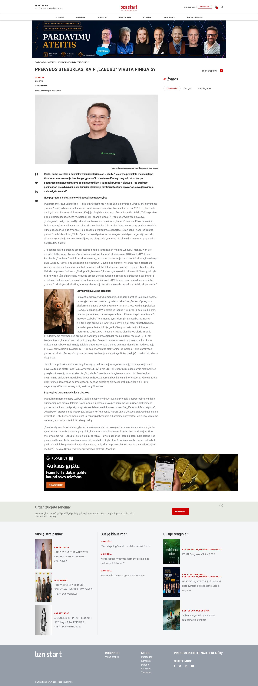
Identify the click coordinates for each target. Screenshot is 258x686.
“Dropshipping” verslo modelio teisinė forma (125, 546)
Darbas (145, 664)
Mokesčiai (107, 542)
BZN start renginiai (194, 575)
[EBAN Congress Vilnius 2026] (171, 551)
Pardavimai (56, 90)
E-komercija (172, 88)
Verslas (60, 17)
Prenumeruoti (189, 7)
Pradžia (37, 62)
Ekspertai (102, 17)
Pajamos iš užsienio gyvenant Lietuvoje (123, 575)
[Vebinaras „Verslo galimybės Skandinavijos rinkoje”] (171, 615)
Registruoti (180, 512)
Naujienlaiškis (194, 17)
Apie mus (146, 668)
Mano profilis (112, 657)
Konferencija (190, 550)
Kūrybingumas (204, 88)
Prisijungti (204, 7)
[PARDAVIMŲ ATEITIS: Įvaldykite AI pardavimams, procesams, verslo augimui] (171, 582)
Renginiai (147, 17)
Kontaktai (146, 660)
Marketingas (45, 62)
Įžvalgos (187, 88)
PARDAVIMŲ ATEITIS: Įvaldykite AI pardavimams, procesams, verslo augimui (201, 586)
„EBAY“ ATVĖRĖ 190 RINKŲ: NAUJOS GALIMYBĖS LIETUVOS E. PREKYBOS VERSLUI (73, 589)
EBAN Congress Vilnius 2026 (198, 554)
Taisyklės (146, 672)
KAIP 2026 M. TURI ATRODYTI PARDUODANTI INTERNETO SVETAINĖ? (71, 556)
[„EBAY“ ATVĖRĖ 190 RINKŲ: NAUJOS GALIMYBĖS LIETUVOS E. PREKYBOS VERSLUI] (43, 587)
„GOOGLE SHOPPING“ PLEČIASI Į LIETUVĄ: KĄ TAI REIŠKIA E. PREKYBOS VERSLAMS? (73, 622)
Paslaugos (169, 17)
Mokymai (80, 17)
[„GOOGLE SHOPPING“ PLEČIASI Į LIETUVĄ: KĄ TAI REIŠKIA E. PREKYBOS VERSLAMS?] (43, 620)
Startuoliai (125, 17)
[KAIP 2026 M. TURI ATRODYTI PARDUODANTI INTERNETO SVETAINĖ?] (43, 554)
